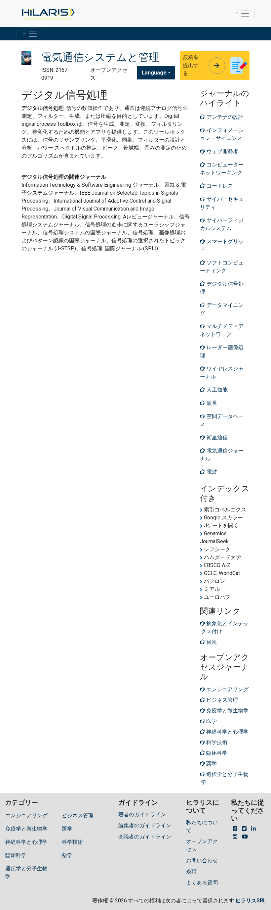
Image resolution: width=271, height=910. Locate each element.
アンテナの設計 (224, 117)
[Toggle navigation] (241, 13)
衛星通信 (216, 437)
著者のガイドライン (142, 814)
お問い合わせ (202, 860)
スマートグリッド (222, 245)
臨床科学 (15, 855)
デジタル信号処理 (222, 288)
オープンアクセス (202, 845)
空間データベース (222, 420)
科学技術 (72, 842)
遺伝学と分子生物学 (26, 872)
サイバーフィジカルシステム (222, 224)
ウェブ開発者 (221, 151)
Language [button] (154, 73)
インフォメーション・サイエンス (222, 134)
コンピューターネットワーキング (222, 169)
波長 (211, 403)
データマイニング (222, 309)
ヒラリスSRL (250, 900)
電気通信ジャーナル (222, 455)
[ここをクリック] (48, 13)
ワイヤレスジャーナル (222, 372)
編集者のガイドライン (144, 825)
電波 (211, 472)
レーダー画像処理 (222, 351)
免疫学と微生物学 (26, 829)
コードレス (219, 186)
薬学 (67, 855)
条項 (191, 871)
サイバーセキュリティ (222, 203)
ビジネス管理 (78, 815)
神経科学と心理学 (26, 842)
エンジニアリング (26, 815)
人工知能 (216, 390)
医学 (67, 829)
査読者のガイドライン (144, 837)
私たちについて (202, 826)
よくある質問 (202, 883)
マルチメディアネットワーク (222, 330)
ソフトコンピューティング (222, 267)
